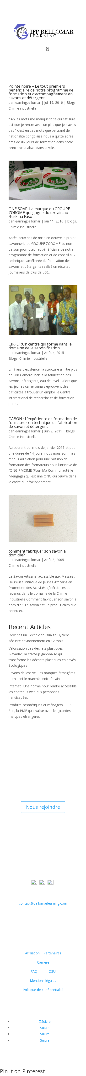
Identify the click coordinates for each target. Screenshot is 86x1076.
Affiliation (32, 953)
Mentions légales (43, 980)
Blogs (71, 102)
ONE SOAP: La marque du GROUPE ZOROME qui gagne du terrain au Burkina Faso (39, 212)
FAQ (35, 971)
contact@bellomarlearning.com (43, 903)
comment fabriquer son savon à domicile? (37, 553)
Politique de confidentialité (43, 989)
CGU (52, 971)
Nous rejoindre (43, 807)
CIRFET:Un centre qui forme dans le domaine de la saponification (40, 346)
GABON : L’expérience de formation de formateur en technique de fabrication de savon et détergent (43, 422)
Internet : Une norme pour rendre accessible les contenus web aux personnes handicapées (43, 692)
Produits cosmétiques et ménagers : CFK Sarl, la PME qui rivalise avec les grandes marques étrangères (40, 711)
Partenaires (52, 953)
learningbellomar (27, 102)
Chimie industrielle (23, 108)
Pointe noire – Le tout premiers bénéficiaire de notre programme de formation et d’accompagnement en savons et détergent (41, 92)
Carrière (43, 962)
